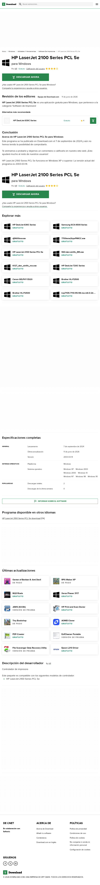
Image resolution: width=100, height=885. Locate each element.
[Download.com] (9, 4)
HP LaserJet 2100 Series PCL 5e (45, 60)
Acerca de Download (44, 829)
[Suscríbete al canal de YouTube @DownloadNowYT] (16, 863)
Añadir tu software (43, 833)
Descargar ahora (27, 77)
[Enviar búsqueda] (20, 4)
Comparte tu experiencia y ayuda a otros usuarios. (24, 88)
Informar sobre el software (52, 501)
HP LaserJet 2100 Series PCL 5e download (21, 518)
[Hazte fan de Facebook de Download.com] (5, 863)
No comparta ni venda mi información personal (80, 843)
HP (50, 663)
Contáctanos (41, 838)
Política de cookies (77, 838)
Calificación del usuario (35, 69)
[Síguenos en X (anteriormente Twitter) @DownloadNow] (10, 863)
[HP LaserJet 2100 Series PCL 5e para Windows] (5, 62)
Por (14, 69)
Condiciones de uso (78, 833)
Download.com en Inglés (46, 842)
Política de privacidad (78, 829)
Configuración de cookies (80, 850)
